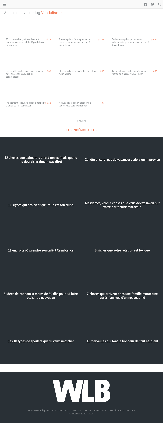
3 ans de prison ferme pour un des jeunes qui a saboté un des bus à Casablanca (75, 42)
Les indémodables (81, 130)
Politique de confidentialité (82, 410)
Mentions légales (112, 410)
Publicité (57, 410)
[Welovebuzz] (14, 4)
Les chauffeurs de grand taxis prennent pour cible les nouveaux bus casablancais (25, 74)
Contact (130, 410)
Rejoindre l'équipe (39, 410)
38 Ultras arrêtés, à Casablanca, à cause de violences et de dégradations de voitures (25, 42)
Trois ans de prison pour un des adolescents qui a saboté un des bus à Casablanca (130, 42)
